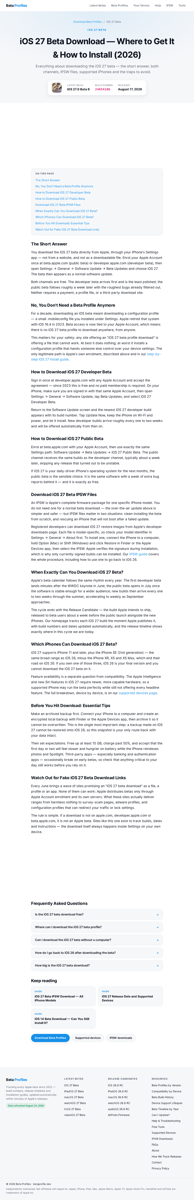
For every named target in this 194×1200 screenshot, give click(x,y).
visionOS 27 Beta (74, 1114)
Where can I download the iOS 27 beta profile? (68, 927)
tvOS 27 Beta (72, 1109)
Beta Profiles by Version (166, 1085)
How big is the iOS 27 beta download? (62, 965)
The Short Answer (47, 180)
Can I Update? (161, 1114)
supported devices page (138, 693)
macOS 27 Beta (74, 1097)
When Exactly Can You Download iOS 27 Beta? (66, 211)
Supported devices (88, 1038)
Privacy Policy (160, 1168)
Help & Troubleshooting (166, 1120)
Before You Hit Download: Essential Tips (62, 223)
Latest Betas (98, 5)
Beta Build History (163, 1097)
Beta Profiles (119, 5)
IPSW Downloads (162, 1138)
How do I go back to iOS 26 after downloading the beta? (75, 953)
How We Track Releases (166, 1156)
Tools (182, 5)
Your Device (141, 5)
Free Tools (158, 1126)
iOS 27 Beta (71, 1085)
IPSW (169, 5)
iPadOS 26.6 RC (118, 1091)
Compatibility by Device (166, 1091)
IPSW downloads (121, 1038)
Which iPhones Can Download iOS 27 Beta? (64, 217)
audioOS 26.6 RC (118, 1109)
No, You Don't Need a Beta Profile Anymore (64, 186)
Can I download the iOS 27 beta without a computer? (73, 940)
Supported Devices (164, 1132)
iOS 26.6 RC (115, 1085)
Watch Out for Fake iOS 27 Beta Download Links (67, 229)
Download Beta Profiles (87, 21)
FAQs (155, 1144)
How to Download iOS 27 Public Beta (60, 198)
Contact (157, 1162)
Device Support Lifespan (167, 1103)
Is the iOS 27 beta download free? (59, 914)
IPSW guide (138, 554)
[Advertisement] (97, 134)
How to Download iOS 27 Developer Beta (62, 192)
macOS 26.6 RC (118, 1097)
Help (158, 5)
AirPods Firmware (119, 1114)
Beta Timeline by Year (165, 1109)
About (155, 1150)
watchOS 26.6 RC (119, 1103)
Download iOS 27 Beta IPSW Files (58, 205)
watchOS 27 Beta (75, 1103)
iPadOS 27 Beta (74, 1091)
